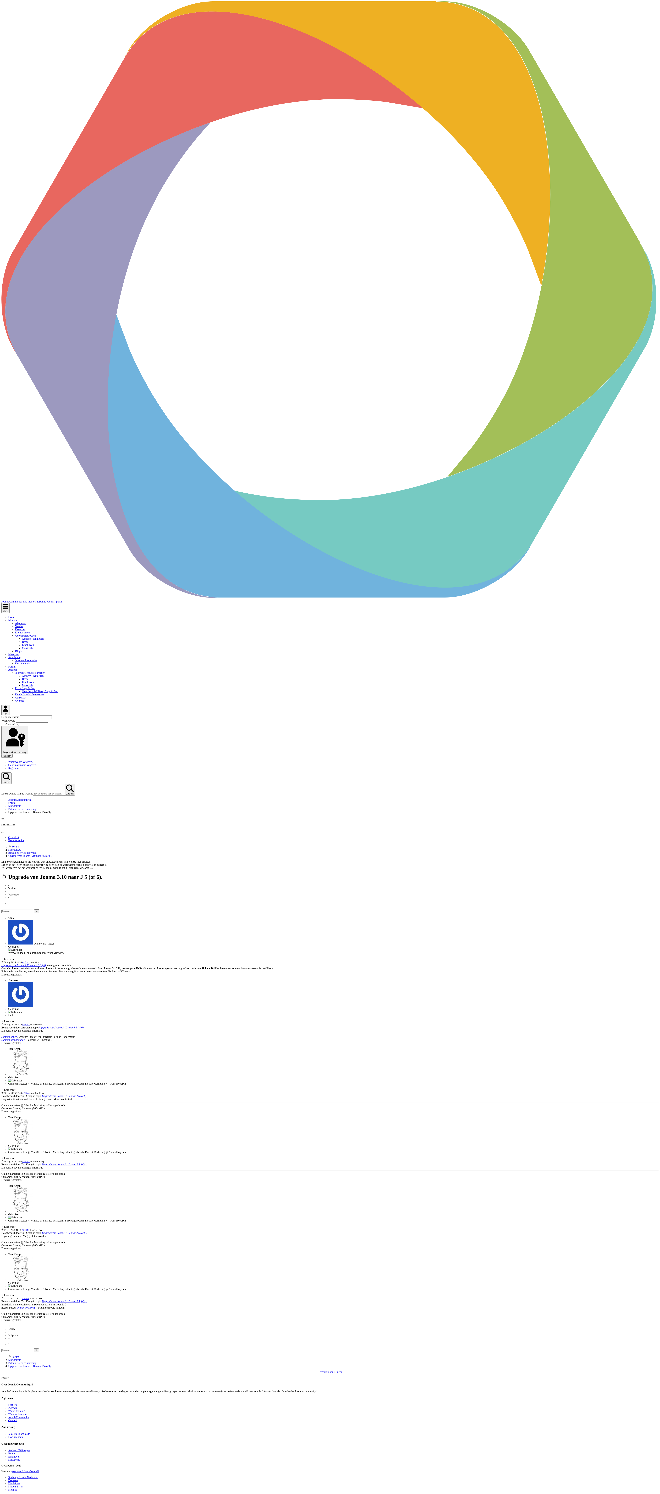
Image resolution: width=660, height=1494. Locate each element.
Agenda (12, 669)
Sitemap (12, 1489)
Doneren (13, 1480)
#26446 (25, 1230)
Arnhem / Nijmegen (33, 638)
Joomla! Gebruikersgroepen (30, 672)
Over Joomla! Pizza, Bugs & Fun (40, 691)
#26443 (26, 1024)
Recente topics (16, 840)
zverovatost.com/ (25, 1307)
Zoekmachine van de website (17, 793)
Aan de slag (14, 657)
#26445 (26, 1161)
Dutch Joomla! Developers (29, 694)
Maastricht (27, 648)
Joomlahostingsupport (13, 1039)
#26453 (25, 1298)
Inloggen (7, 756)
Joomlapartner (9, 1036)
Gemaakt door (326, 1371)
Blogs (18, 651)
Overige (19, 700)
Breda (25, 641)
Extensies (20, 629)
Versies (19, 626)
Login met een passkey (14, 752)
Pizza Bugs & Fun (25, 688)
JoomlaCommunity (18, 1417)
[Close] (2, 832)
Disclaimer (14, 1483)
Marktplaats (14, 805)
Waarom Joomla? (17, 1414)
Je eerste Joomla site (26, 660)
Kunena (338, 1371)
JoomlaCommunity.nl (19, 799)
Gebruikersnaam (10, 717)
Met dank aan (15, 1486)
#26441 (26, 962)
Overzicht (13, 837)
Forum (11, 666)
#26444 (26, 1093)
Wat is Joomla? (16, 1411)
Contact (12, 1420)
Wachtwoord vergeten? (20, 761)
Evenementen (22, 632)
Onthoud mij (12, 724)
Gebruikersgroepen (25, 635)
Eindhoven (28, 644)
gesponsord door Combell (25, 1471)
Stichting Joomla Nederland (23, 1477)
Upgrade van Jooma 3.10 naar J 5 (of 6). (23, 965)
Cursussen (20, 697)
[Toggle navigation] (2, 818)
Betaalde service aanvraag (22, 809)
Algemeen (20, 623)
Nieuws (12, 620)
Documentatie (22, 663)
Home (11, 617)
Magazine (13, 654)
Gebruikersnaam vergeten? (22, 765)
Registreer (13, 768)
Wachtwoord (8, 720)
